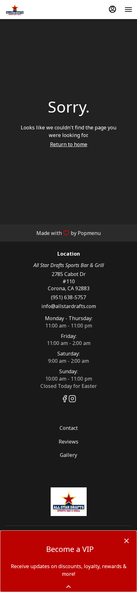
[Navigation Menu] (128, 9)
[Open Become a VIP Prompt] (68, 586)
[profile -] (112, 9)
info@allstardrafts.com (68, 306)
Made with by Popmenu (53, 233)
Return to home (68, 144)
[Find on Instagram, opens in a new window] (72, 399)
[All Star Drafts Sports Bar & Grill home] (33, 9)
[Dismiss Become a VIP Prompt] (126, 540)
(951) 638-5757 (68, 297)
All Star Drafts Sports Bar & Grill (68, 501)
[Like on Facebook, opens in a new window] (64, 399)
